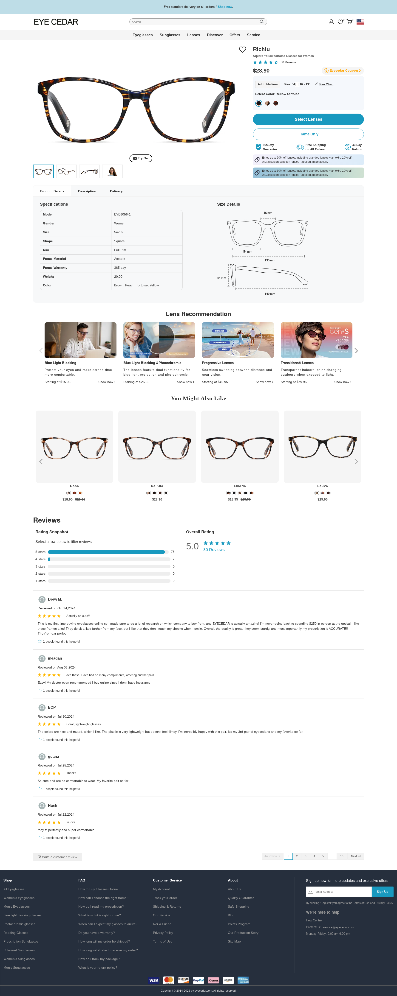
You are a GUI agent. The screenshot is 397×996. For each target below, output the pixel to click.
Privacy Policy (163, 932)
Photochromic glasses (19, 924)
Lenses (193, 35)
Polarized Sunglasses (19, 950)
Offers (235, 35)
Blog (231, 915)
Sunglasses (170, 35)
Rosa (74, 486)
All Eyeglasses (13, 889)
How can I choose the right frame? (103, 898)
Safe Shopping (238, 906)
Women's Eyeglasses (18, 898)
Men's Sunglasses (16, 967)
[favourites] (340, 22)
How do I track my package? (99, 959)
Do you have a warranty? (96, 932)
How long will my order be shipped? (104, 941)
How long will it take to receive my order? (108, 950)
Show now (105, 382)
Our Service (161, 915)
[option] (74, 459)
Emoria (240, 486)
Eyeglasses (143, 35)
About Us (234, 889)
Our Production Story (243, 932)
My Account (161, 889)
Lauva (322, 486)
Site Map (234, 941)
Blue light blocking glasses (22, 915)
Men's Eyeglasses (16, 906)
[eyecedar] (56, 21)
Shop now (225, 6)
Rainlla (157, 486)
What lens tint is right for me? (99, 915)
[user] (331, 21)
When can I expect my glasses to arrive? (107, 924)
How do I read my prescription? (101, 906)
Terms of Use (162, 941)
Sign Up (382, 891)
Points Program (239, 924)
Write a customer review (59, 857)
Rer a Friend (162, 924)
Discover (215, 35)
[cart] (349, 22)
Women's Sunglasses (19, 959)
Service (253, 35)
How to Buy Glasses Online (98, 889)
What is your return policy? (97, 967)
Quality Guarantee (241, 898)
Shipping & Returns (167, 906)
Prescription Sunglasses (20, 941)
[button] (355, 350)
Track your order (165, 898)
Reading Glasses (15, 932)
